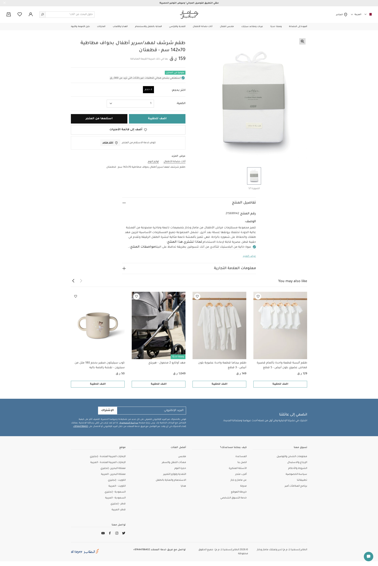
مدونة (243, 486)
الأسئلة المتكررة (238, 468)
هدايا (183, 486)
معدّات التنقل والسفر (174, 462)
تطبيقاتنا (302, 480)
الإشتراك (107, 410)
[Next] (73, 280)
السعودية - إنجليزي (115, 492)
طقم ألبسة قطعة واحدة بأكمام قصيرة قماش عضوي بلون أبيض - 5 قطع (282, 365)
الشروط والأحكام (297, 468)
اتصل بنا (242, 462)
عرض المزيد (249, 256)
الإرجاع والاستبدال (297, 462)
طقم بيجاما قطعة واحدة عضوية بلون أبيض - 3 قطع (222, 365)
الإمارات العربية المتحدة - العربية (108, 462)
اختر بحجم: (178, 90)
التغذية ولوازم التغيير (174, 474)
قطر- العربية (119, 509)
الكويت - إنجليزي (117, 480)
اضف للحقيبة (280, 384)
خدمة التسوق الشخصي (233, 498)
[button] (298, 26)
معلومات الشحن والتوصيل (292, 456)
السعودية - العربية (115, 498)
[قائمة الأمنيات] (258, 296)
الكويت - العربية (117, 486)
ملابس (182, 456)
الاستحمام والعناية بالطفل (171, 480)
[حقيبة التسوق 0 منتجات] (8, 14)
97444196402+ (80, 426)
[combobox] (130, 104)
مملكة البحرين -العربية (113, 474)
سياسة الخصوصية (128, 423)
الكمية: (180, 103)
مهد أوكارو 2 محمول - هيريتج (166, 363)
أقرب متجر (241, 474)
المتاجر (340, 15)
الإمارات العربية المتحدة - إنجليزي (108, 456)
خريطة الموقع (239, 492)
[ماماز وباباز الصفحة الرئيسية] (189, 14)
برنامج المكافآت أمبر (296, 486)
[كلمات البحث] (42, 15)
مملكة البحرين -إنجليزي (113, 468)
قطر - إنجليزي (118, 504)
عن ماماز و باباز (239, 480)
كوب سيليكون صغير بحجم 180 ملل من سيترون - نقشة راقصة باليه (100, 365)
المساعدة (241, 456)
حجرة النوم (180, 468)
